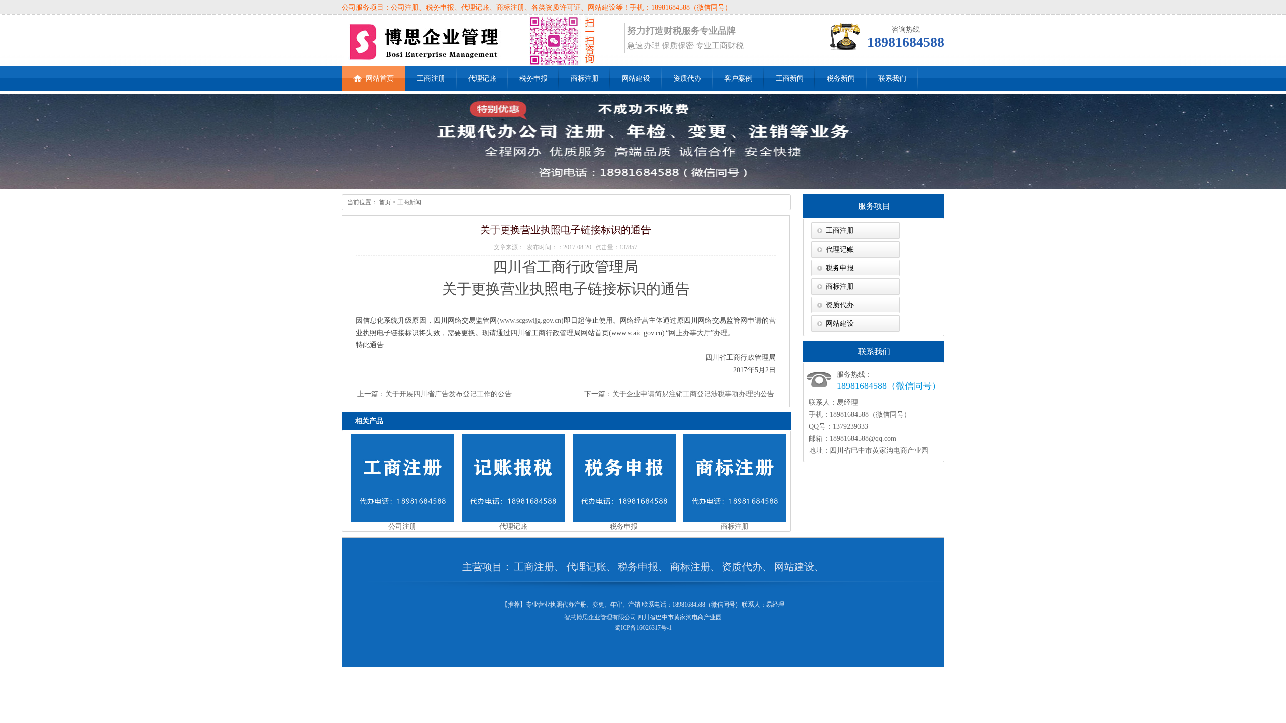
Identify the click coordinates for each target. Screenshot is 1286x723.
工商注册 (431, 78)
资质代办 (687, 78)
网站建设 (636, 78)
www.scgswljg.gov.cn (530, 320)
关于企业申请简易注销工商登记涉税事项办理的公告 (693, 394)
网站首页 (380, 78)
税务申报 (533, 78)
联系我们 (892, 78)
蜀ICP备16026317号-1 (643, 627)
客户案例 (738, 78)
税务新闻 (841, 78)
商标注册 (585, 78)
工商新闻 (790, 78)
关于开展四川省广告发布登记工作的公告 (448, 394)
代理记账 (482, 78)
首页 (384, 202)
